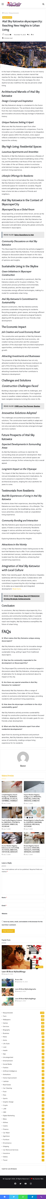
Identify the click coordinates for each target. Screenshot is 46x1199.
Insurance (6, 1153)
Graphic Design (8, 1102)
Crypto (5, 1105)
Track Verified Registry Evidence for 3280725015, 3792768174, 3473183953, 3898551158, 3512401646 (12, 823)
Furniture (6, 1139)
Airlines (5, 1122)
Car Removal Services (10, 1150)
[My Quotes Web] (13, 4)
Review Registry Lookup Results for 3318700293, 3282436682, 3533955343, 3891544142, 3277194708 (34, 823)
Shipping (6, 1146)
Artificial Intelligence (10, 1071)
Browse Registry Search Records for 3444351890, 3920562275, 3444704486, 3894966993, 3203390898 (32, 849)
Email (4, 905)
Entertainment (8, 1061)
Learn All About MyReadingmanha (25, 989)
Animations (7, 1074)
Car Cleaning (7, 1088)
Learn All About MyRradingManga (25, 999)
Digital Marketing (9, 1115)
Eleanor (7, 34)
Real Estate (7, 1085)
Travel (5, 1160)
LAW (4, 1109)
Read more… (17, 589)
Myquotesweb (14, 13)
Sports (5, 1098)
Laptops (6, 1081)
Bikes (5, 1119)
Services (6, 1026)
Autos (5, 1040)
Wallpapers (6, 1019)
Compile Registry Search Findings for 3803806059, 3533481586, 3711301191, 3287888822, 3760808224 (10, 798)
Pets (4, 1095)
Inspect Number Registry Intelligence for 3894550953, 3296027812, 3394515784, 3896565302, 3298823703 (32, 798)
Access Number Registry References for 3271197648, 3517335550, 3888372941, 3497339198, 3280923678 (10, 849)
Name (4, 897)
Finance (5, 1129)
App (4, 1054)
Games (5, 1023)
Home (6, 13)
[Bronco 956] (7, 982)
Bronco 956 (18, 979)
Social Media (7, 1064)
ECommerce (7, 1143)
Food (4, 1091)
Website (4, 913)
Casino (5, 1126)
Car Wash (6, 1133)
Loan (4, 1047)
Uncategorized (8, 1057)
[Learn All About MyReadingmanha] (7, 992)
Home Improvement (10, 1078)
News (5, 1037)
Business (6, 1033)
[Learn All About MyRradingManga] (7, 1002)
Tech (4, 1016)
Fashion (5, 1067)
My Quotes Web (38, 1179)
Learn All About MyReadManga (13, 971)
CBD (4, 1112)
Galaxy (5, 1157)
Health (5, 1050)
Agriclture (6, 1136)
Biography (6, 1030)
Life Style (6, 1043)
